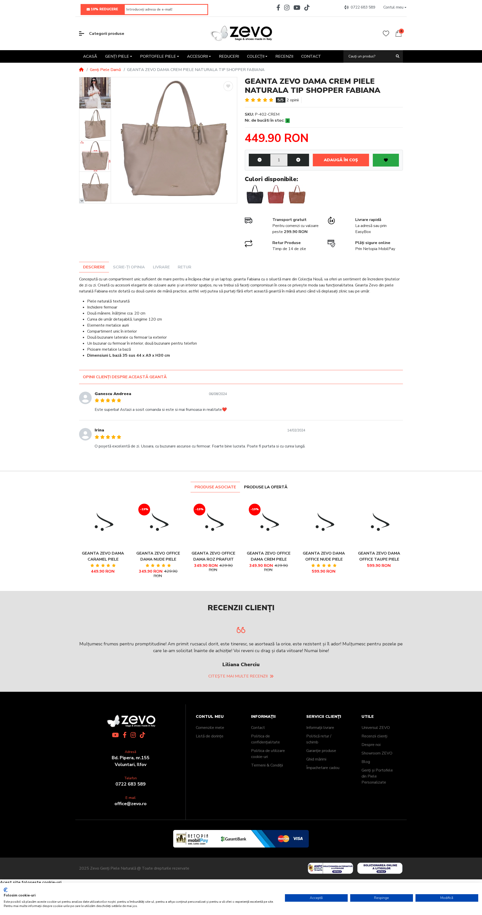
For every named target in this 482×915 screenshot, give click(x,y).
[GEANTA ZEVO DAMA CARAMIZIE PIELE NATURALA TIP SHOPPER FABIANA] (276, 195)
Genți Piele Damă (105, 69)
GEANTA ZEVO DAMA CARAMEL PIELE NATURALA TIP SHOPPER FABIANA (103, 556)
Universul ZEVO (376, 727)
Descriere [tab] (94, 267)
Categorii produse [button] (106, 33)
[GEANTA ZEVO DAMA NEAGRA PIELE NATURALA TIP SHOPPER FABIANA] (255, 195)
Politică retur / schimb (318, 739)
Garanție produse (321, 750)
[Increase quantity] (298, 160)
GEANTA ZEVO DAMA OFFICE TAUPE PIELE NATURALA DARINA (379, 556)
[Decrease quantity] (259, 160)
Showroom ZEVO (377, 753)
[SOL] (381, 868)
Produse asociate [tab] (215, 487)
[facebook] (277, 7)
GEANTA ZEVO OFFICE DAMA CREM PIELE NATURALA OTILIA (268, 556)
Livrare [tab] (161, 267)
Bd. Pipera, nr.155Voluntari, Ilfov (130, 761)
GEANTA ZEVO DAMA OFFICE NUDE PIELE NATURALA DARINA (324, 556)
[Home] (81, 69)
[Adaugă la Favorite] (228, 86)
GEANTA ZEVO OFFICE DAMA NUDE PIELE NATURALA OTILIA (158, 556)
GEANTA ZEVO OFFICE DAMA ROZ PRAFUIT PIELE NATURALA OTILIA (213, 556)
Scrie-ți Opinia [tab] (129, 267)
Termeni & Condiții (267, 765)
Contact (258, 727)
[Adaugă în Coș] (96, 523)
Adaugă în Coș (341, 160)
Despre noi (371, 744)
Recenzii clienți (374, 736)
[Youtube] (296, 7)
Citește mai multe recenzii (238, 676)
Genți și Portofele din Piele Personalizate (377, 776)
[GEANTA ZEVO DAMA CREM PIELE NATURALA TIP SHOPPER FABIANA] (174, 140)
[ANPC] (329, 868)
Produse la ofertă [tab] (265, 487)
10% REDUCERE (104, 9)
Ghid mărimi (316, 759)
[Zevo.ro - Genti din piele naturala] (241, 33)
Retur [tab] (184, 267)
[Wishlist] (386, 33)
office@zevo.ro (130, 804)
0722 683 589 (130, 784)
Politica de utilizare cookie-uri (268, 753)
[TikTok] (308, 7)
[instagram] (286, 7)
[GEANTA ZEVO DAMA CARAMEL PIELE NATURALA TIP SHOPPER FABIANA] (297, 195)
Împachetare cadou (322, 768)
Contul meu (210, 716)
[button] (394, 7)
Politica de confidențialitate (265, 739)
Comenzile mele (210, 727)
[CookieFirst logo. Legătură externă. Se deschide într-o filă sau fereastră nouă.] (6, 890)
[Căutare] (397, 56)
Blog (366, 762)
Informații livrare (320, 727)
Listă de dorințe (209, 736)
